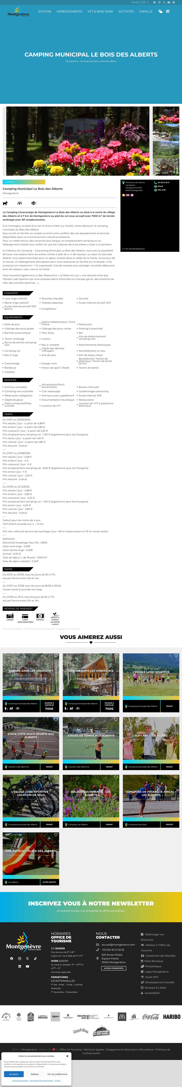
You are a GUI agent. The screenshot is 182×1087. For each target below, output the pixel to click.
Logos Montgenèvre (157, 971)
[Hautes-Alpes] (55, 1016)
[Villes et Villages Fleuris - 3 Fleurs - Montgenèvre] (43, 1016)
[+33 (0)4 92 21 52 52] (99, 949)
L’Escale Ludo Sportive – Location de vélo (31, 801)
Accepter (13, 1074)
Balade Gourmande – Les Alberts (91, 801)
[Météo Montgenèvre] (160, 11)
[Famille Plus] (6, 1016)
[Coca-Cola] (151, 1016)
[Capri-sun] (81, 1030)
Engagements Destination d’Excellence (130, 1049)
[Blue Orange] (135, 1016)
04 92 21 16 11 (163, 182)
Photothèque (153, 966)
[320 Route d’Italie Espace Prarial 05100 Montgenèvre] (99, 958)
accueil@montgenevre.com (118, 944)
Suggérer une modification (68, 629)
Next (166, 171)
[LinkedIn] (173, 2)
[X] (164, 2)
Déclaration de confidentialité (41, 1081)
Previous (166, 111)
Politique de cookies (20, 1081)
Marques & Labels (155, 987)
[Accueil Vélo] (30, 1016)
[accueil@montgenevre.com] (99, 944)
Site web (162, 190)
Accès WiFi (152, 977)
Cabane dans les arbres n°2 (91, 682)
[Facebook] (154, 2)
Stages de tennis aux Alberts (91, 743)
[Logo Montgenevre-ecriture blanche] (23, 942)
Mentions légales (94, 1049)
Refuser (35, 1074)
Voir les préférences (57, 1074)
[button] (67, 1056)
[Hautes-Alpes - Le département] (68, 1016)
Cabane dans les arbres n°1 (31, 682)
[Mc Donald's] (122, 1016)
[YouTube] (168, 2)
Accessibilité (152, 993)
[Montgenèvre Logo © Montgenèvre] (18, 11)
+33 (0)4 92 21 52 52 (113, 949)
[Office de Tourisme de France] (19, 1016)
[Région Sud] (88, 1016)
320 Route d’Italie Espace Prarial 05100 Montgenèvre (114, 958)
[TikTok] (35, 958)
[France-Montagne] (101, 1030)
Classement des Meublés (160, 955)
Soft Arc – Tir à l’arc (151, 743)
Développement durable (159, 982)
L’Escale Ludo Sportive (151, 682)
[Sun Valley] (108, 1016)
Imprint (57, 1081)
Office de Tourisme (70, 1049)
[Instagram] (159, 2)
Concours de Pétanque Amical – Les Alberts (151, 801)
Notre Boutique (153, 961)
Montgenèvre (72, 61)
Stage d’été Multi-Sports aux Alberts (31, 743)
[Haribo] (172, 1016)
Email (160, 186)
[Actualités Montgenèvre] (167, 11)
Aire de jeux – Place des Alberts (31, 858)
